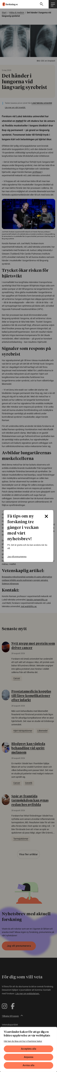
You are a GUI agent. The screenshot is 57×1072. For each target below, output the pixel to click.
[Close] (46, 516)
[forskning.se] (9, 4)
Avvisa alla (28, 1065)
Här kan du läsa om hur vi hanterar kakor (23, 1041)
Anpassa (28, 1057)
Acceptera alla (28, 1048)
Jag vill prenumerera (16, 556)
